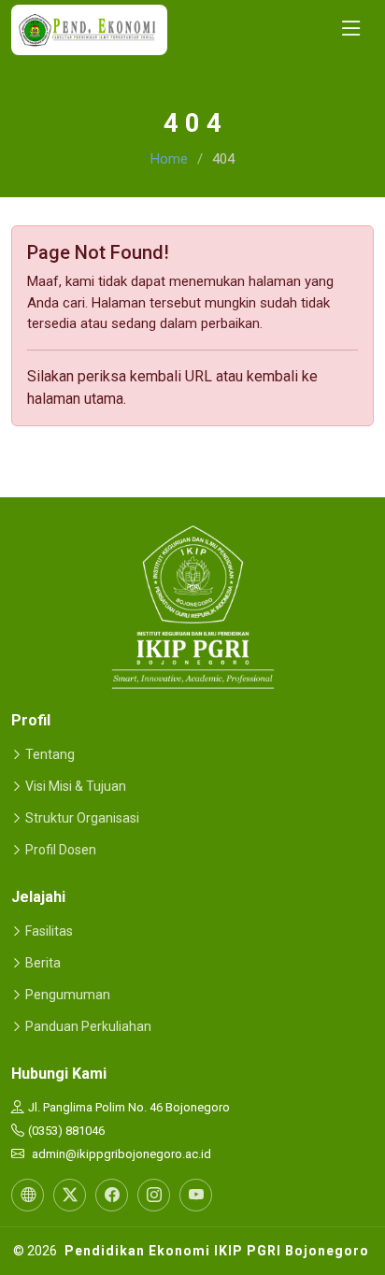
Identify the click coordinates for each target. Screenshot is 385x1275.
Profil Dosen (60, 849)
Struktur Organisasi (82, 817)
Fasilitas (49, 931)
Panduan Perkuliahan (88, 1026)
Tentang (50, 754)
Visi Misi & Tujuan (75, 786)
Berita (43, 962)
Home (169, 158)
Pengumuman (67, 994)
